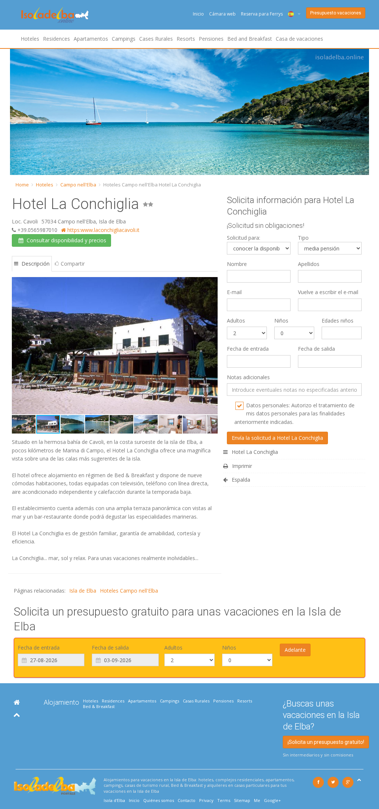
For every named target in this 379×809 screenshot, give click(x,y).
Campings (123, 38)
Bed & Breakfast (99, 706)
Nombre (237, 263)
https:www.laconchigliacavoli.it (103, 229)
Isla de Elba (82, 590)
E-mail (234, 292)
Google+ (272, 800)
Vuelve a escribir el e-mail (328, 292)
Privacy (206, 800)
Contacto (186, 800)
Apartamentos (91, 38)
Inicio (198, 14)
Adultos (236, 320)
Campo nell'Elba (78, 184)
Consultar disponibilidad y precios (65, 240)
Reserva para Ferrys (262, 14)
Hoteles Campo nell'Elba (129, 590)
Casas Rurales (196, 701)
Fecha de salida (316, 348)
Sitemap (242, 800)
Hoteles (30, 38)
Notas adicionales (248, 377)
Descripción (35, 263)
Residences (56, 38)
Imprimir (241, 465)
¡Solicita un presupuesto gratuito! (326, 742)
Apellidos (308, 263)
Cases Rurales (156, 38)
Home (22, 184)
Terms (223, 800)
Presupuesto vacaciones (335, 13)
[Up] (17, 715)
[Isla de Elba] (17, 702)
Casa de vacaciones (299, 38)
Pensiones (211, 38)
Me (257, 800)
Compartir (73, 263)
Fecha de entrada (248, 348)
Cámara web (222, 14)
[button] (18, 346)
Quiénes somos (158, 800)
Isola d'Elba (114, 800)
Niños (281, 320)
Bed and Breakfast (249, 38)
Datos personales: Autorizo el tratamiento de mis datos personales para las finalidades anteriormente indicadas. (294, 413)
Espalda (240, 479)
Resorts (186, 38)
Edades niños (337, 320)
